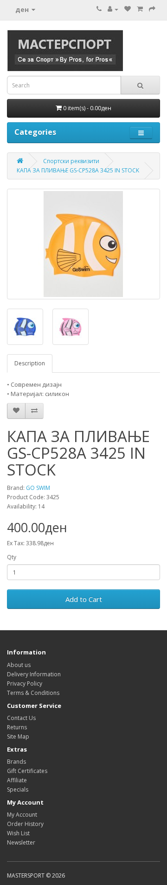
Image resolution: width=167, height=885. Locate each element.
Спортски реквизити (71, 161)
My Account (22, 815)
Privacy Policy (24, 683)
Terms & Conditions (33, 693)
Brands (16, 762)
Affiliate (17, 780)
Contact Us (21, 718)
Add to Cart (83, 599)
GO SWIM (38, 488)
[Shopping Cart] (140, 9)
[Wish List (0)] (127, 9)
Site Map (18, 736)
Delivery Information (34, 674)
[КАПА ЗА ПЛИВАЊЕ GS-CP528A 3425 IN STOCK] (83, 244)
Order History (25, 824)
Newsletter (21, 842)
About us (19, 665)
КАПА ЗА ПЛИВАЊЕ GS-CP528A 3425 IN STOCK (78, 170)
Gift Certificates (27, 771)
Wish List (18, 833)
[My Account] (113, 9)
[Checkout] (152, 9)
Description (29, 363)
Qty (11, 557)
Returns (17, 727)
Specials (17, 789)
